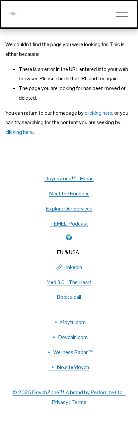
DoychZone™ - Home (69, 178)
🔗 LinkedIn (69, 267)
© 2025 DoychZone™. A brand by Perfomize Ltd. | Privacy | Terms (69, 397)
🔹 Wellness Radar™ (69, 352)
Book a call (69, 296)
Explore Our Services (69, 208)
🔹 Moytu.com (69, 322)
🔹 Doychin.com (69, 337)
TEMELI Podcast (69, 223)
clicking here (98, 112)
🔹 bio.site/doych (69, 367)
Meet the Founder (69, 193)
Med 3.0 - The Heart (69, 282)
